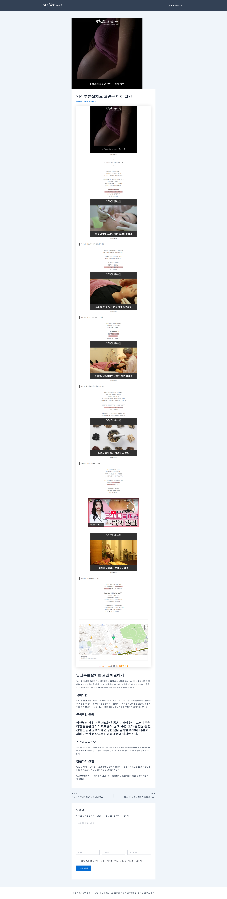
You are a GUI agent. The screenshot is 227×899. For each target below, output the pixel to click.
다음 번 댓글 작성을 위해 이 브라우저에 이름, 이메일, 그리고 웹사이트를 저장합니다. (111, 861)
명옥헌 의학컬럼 (176, 5)
